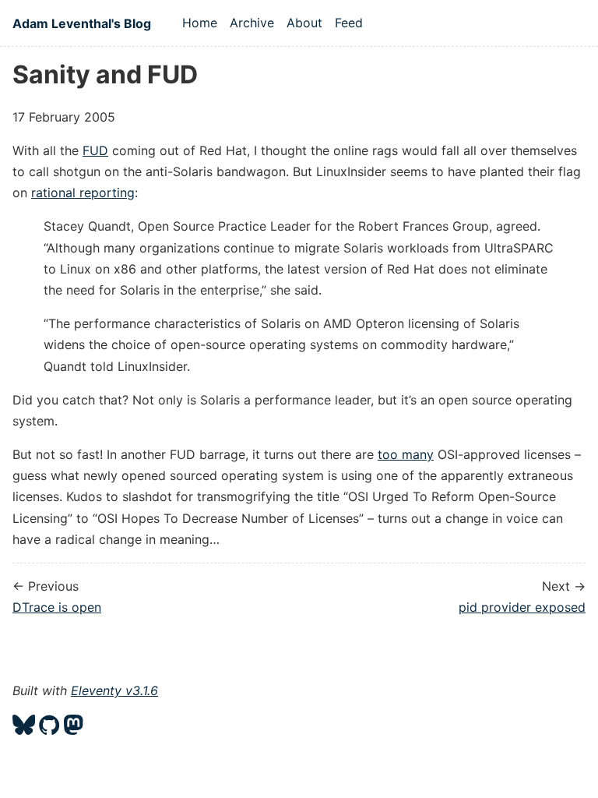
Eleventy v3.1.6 (114, 690)
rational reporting (83, 192)
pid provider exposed (522, 607)
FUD (95, 150)
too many (406, 454)
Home (199, 22)
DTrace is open (56, 607)
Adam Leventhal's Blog (81, 23)
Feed (349, 22)
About (304, 22)
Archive (252, 22)
